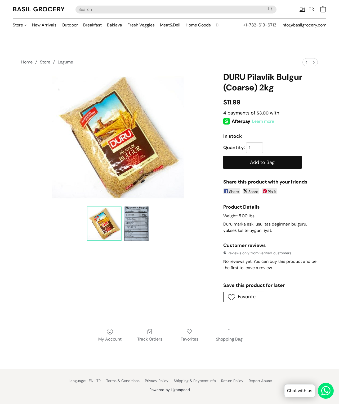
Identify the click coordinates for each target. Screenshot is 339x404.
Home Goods (198, 25)
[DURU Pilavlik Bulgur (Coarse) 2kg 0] (104, 223)
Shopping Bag (229, 339)
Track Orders (149, 339)
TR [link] (98, 380)
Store (18, 25)
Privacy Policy (156, 380)
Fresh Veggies (141, 25)
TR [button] (311, 9)
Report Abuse (260, 380)
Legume (65, 62)
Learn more (263, 121)
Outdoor (70, 25)
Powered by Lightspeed (169, 389)
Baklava (114, 25)
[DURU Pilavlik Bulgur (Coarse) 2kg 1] (136, 223)
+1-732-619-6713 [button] (259, 25)
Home (27, 62)
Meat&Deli (170, 25)
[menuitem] (306, 62)
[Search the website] (270, 9)
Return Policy (232, 380)
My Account (110, 339)
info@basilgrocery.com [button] (304, 25)
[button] (39, 9)
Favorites (189, 339)
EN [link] (91, 380)
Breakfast (92, 25)
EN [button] (302, 9)
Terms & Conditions (123, 380)
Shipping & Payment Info (195, 380)
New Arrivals (44, 25)
